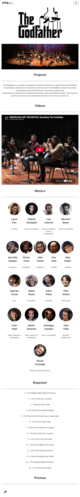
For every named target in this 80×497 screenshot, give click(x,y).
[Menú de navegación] (76, 3)
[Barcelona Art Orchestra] (8, 3)
